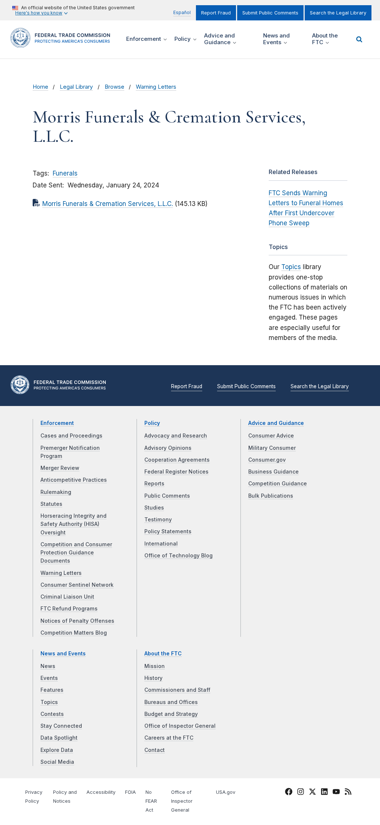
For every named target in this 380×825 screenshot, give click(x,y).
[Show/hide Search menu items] (359, 39)
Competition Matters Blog (73, 633)
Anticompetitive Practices (73, 480)
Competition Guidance (277, 484)
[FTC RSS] (348, 793)
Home (40, 87)
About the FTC (163, 654)
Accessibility (100, 792)
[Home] (62, 43)
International (161, 544)
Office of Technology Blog (178, 556)
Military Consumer (272, 448)
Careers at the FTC (168, 738)
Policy (152, 423)
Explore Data (56, 750)
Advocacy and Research (175, 436)
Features (51, 690)
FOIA (130, 792)
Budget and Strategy (171, 714)
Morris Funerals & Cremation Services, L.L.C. (107, 203)
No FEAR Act (151, 801)
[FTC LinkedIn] (324, 793)
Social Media (57, 762)
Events (49, 678)
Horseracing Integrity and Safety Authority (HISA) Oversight (73, 524)
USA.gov (225, 792)
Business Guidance (273, 472)
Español (182, 12)
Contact (154, 750)
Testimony (158, 520)
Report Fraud (216, 13)
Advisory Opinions (167, 448)
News (47, 666)
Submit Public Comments (270, 13)
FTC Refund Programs (69, 609)
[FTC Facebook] (288, 793)
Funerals (65, 173)
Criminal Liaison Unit (67, 597)
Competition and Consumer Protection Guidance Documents (76, 552)
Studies (154, 508)
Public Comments (167, 496)
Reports (154, 484)
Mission (154, 666)
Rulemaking (55, 492)
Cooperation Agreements (177, 460)
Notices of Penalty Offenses (77, 621)
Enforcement (57, 423)
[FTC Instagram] (300, 793)
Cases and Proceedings (71, 436)
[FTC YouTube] (336, 793)
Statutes (51, 504)
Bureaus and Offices (171, 702)
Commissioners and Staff (177, 690)
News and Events (63, 654)
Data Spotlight (59, 738)
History (153, 678)
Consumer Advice (271, 436)
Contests (52, 714)
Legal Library (76, 87)
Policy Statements (167, 531)
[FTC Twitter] (312, 791)
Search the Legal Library (338, 13)
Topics (291, 267)
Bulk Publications (270, 496)
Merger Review (59, 468)
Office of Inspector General (180, 726)
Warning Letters (156, 87)
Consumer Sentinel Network (77, 585)
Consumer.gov (267, 460)
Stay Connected (61, 726)
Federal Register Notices (176, 472)
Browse (114, 87)
